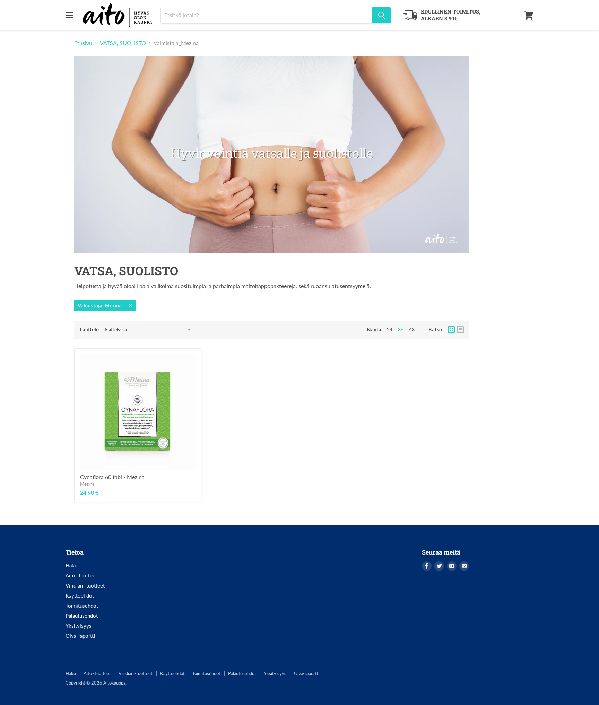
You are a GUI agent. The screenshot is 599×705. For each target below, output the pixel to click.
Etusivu (83, 43)
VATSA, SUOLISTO (123, 43)
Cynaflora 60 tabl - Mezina (112, 476)
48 (412, 329)
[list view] (460, 329)
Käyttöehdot (80, 595)
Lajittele (89, 329)
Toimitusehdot (82, 605)
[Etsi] (381, 15)
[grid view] (451, 329)
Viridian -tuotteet (85, 585)
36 (400, 329)
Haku (71, 565)
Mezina (87, 484)
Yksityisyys (79, 626)
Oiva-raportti (80, 636)
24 (389, 329)
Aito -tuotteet (81, 575)
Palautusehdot (82, 615)
